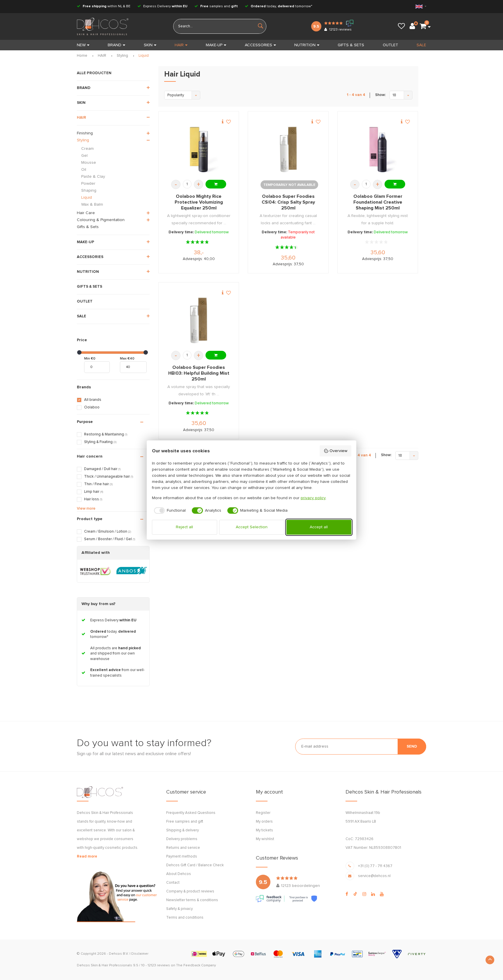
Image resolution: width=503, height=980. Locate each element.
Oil (83, 170)
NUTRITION (305, 45)
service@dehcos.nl (374, 876)
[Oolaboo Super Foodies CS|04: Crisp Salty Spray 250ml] (288, 150)
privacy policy (313, 498)
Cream (87, 149)
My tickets (264, 830)
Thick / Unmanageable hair (108, 477)
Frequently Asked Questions (190, 813)
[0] (423, 26)
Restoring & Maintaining (105, 434)
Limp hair (93, 492)
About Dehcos (178, 874)
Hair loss (93, 499)
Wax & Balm (92, 204)
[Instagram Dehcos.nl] (364, 894)
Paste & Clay (93, 177)
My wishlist (265, 839)
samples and (219, 6)
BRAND (114, 45)
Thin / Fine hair (98, 484)
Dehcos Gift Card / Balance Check (195, 865)
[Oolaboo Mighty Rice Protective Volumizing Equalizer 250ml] (199, 150)
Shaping (88, 190)
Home (82, 56)
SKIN (148, 45)
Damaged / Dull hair (102, 469)
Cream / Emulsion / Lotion (107, 531)
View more (86, 509)
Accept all (319, 527)
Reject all (184, 527)
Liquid (144, 56)
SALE (421, 45)
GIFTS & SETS (351, 45)
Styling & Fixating (100, 442)
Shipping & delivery (182, 830)
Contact (173, 883)
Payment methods (181, 856)
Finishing (85, 133)
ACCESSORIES (258, 45)
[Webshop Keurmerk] (95, 571)
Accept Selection (252, 527)
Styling (122, 56)
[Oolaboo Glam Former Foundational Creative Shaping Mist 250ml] (378, 150)
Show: (380, 95)
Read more (87, 856)
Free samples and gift (184, 822)
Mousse (88, 163)
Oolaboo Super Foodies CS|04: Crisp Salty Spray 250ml (288, 202)
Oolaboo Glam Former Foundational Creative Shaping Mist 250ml (377, 202)
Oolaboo (92, 407)
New (81, 45)
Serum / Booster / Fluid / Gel (109, 539)
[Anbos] (132, 571)
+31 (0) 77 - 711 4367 (375, 866)
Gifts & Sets (88, 227)
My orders (264, 822)
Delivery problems (181, 839)
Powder (88, 184)
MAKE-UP (214, 45)
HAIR (179, 45)
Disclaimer (139, 954)
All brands (92, 400)
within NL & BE (106, 6)
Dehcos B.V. (119, 954)
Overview (338, 451)
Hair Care (86, 213)
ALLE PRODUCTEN (94, 73)
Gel (84, 156)
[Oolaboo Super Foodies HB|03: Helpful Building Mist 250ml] (199, 320)
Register (263, 813)
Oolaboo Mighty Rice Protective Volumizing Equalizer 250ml (199, 202)
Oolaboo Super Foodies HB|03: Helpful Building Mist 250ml (198, 373)
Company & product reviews (190, 891)
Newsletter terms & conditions (192, 900)
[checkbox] (169, 510)
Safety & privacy (179, 909)
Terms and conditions (184, 917)
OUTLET (390, 45)
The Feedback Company (196, 965)
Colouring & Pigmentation (101, 220)
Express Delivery (164, 6)
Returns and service (183, 848)
